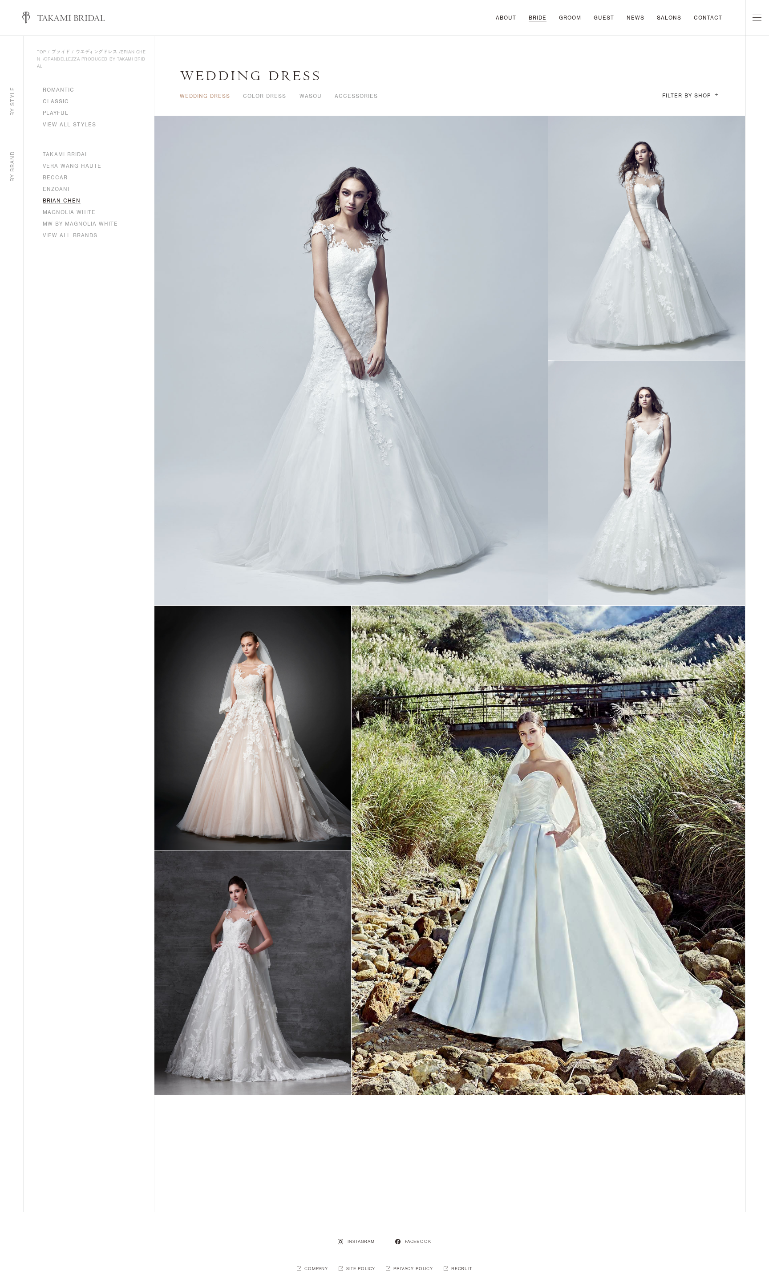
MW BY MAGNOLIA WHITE (80, 224)
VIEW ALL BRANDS (70, 235)
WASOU (311, 96)
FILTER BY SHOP (690, 96)
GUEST (604, 18)
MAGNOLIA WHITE (69, 212)
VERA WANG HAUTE (72, 166)
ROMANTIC (58, 90)
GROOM (570, 18)
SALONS (669, 18)
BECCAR (55, 177)
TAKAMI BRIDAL (66, 154)
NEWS (635, 18)
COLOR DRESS (264, 96)
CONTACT (708, 18)
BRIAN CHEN (62, 201)
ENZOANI (56, 189)
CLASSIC (56, 101)
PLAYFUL (56, 113)
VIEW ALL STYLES (69, 124)
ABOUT (506, 18)
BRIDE (537, 18)
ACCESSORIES (356, 96)
